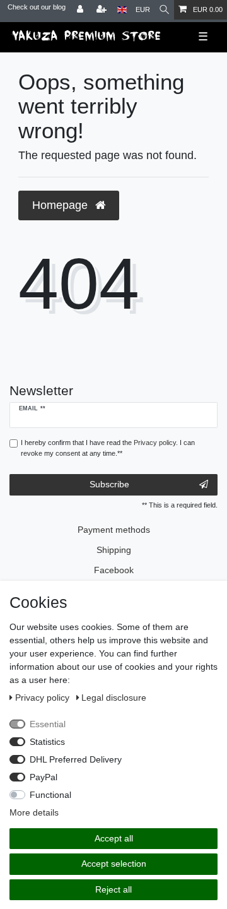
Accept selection (113, 863)
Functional (50, 795)
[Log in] (81, 10)
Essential (48, 724)
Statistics (47, 742)
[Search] (164, 10)
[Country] (122, 10)
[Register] (103, 10)
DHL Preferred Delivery (76, 759)
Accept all (114, 838)
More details (34, 812)
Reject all (113, 889)
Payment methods (114, 530)
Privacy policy (43, 697)
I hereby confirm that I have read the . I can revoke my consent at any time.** (108, 448)
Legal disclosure (113, 697)
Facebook (114, 570)
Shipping (113, 550)
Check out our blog (37, 7)
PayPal (43, 777)
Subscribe (109, 484)
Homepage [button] (61, 205)
